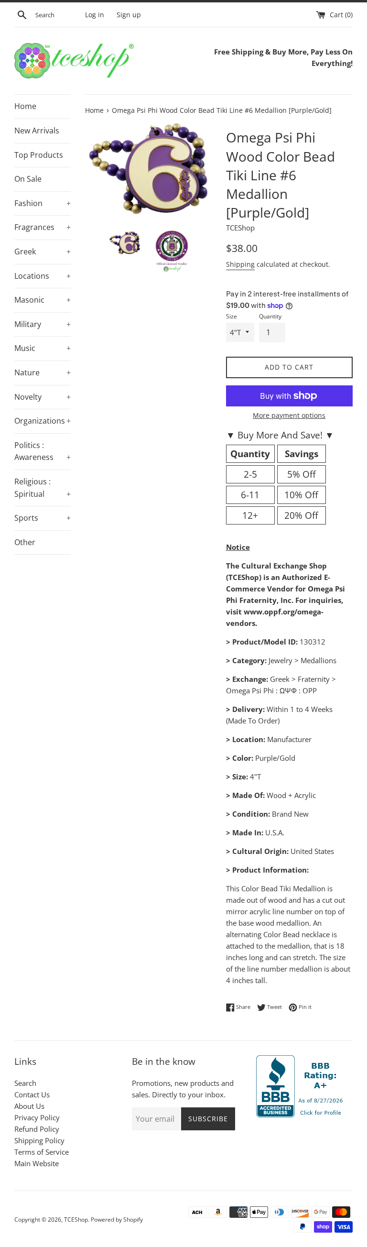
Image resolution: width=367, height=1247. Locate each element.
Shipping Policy (39, 1140)
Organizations (42, 421)
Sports (42, 518)
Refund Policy (36, 1129)
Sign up (129, 15)
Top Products (38, 155)
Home (25, 106)
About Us (29, 1106)
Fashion (42, 203)
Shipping (240, 264)
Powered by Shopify (117, 1219)
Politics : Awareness (42, 451)
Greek (42, 251)
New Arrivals (36, 130)
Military (42, 324)
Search (25, 1083)
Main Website (36, 1163)
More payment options (289, 415)
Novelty (42, 397)
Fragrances (42, 227)
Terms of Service (41, 1152)
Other (24, 542)
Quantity (270, 316)
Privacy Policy (37, 1117)
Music (42, 348)
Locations (42, 276)
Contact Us (32, 1094)
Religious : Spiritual (42, 487)
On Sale (28, 179)
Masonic (42, 300)
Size (231, 316)
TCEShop (76, 1219)
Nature (42, 372)
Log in (94, 15)
